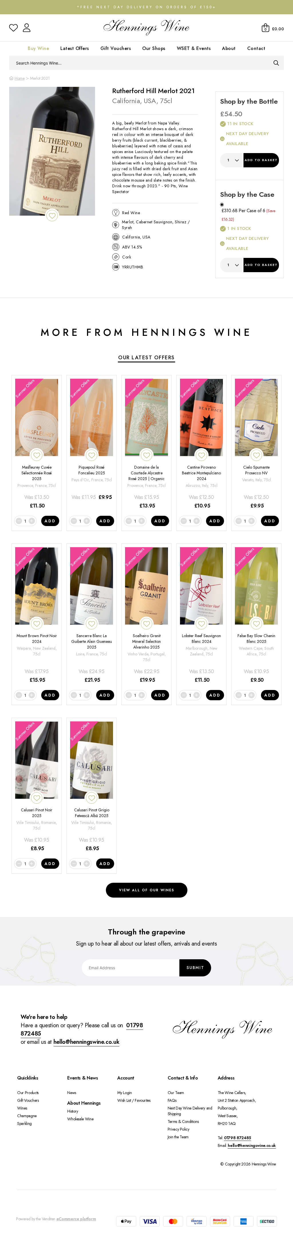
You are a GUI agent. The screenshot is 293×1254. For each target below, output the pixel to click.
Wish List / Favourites (133, 1100)
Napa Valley (168, 123)
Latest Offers (74, 48)
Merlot (141, 123)
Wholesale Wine (80, 1119)
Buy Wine (38, 48)
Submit (195, 967)
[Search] (276, 63)
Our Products (28, 1093)
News (71, 1093)
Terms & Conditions (183, 1121)
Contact (256, 48)
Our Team (176, 1093)
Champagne (27, 1116)
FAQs (172, 1100)
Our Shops (153, 48)
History (72, 1111)
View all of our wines (146, 890)
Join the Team (178, 1137)
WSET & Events (194, 48)
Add (261, 160)
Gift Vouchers (115, 48)
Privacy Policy (178, 1129)
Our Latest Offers (146, 357)
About (229, 48)
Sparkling (24, 1123)
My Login (124, 1093)
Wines (22, 1108)
